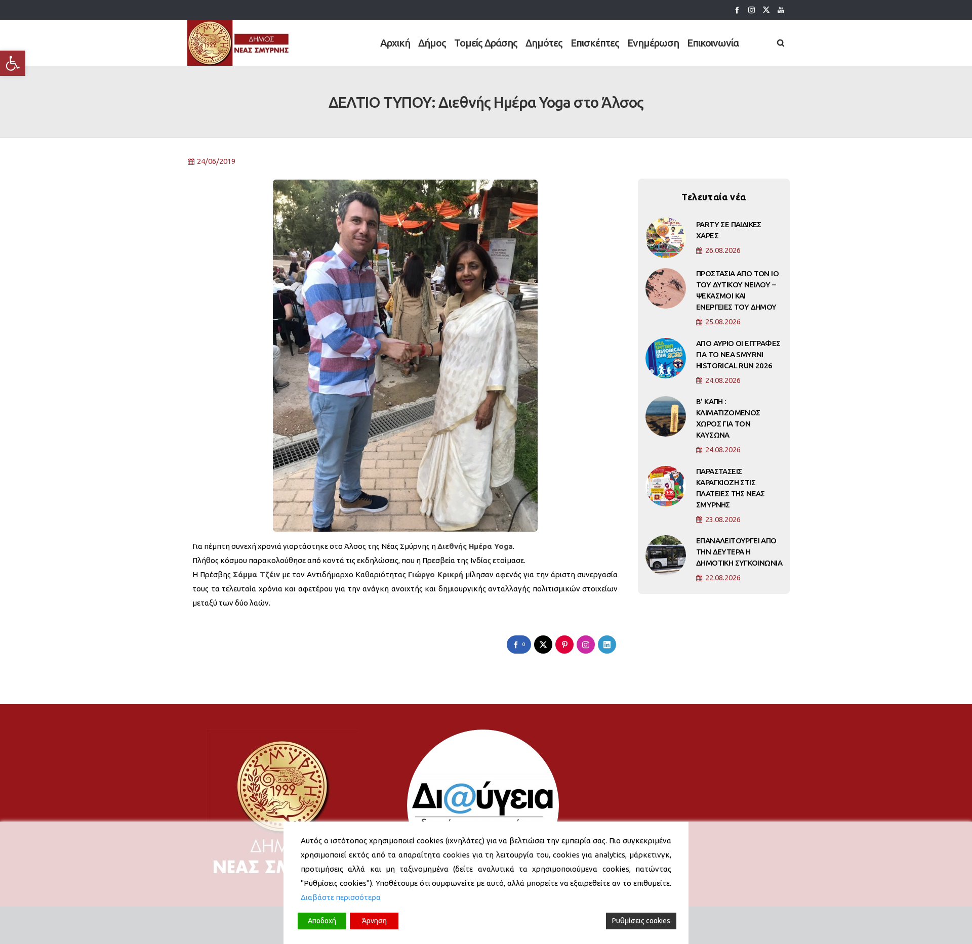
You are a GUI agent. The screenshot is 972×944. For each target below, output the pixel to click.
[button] (12, 63)
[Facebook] (737, 10)
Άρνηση (374, 921)
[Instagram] (751, 10)
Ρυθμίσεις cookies (641, 921)
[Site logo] (238, 43)
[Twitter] (766, 10)
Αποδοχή (322, 921)
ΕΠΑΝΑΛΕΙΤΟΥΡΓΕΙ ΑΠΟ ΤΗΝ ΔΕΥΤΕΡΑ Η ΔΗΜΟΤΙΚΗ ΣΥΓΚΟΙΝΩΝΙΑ (739, 551)
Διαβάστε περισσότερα (341, 897)
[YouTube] (781, 10)
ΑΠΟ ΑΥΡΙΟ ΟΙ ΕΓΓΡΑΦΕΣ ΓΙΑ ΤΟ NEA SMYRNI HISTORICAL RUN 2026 (738, 354)
